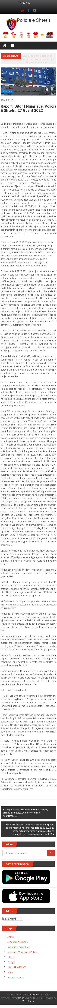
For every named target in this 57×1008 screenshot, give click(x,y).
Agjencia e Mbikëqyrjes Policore (23, 952)
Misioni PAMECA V (16, 967)
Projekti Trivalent (15, 977)
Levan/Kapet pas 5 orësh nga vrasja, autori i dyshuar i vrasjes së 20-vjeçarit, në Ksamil (38, 59)
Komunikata (7, 91)
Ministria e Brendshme (18, 947)
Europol (11, 962)
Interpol (11, 957)
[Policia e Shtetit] (5, 46)
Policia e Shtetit (33, 20)
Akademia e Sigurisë (17, 942)
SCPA (10, 972)
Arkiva (10, 937)
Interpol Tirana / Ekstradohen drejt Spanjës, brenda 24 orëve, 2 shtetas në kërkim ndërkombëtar (25, 812)
